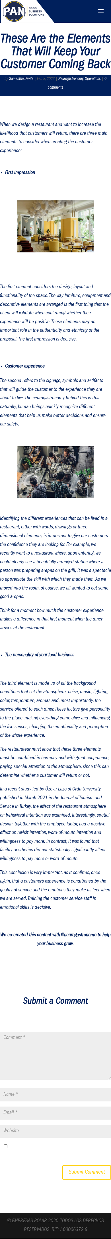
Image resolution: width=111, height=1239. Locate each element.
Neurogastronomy (70, 79)
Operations (93, 79)
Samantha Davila (21, 79)
